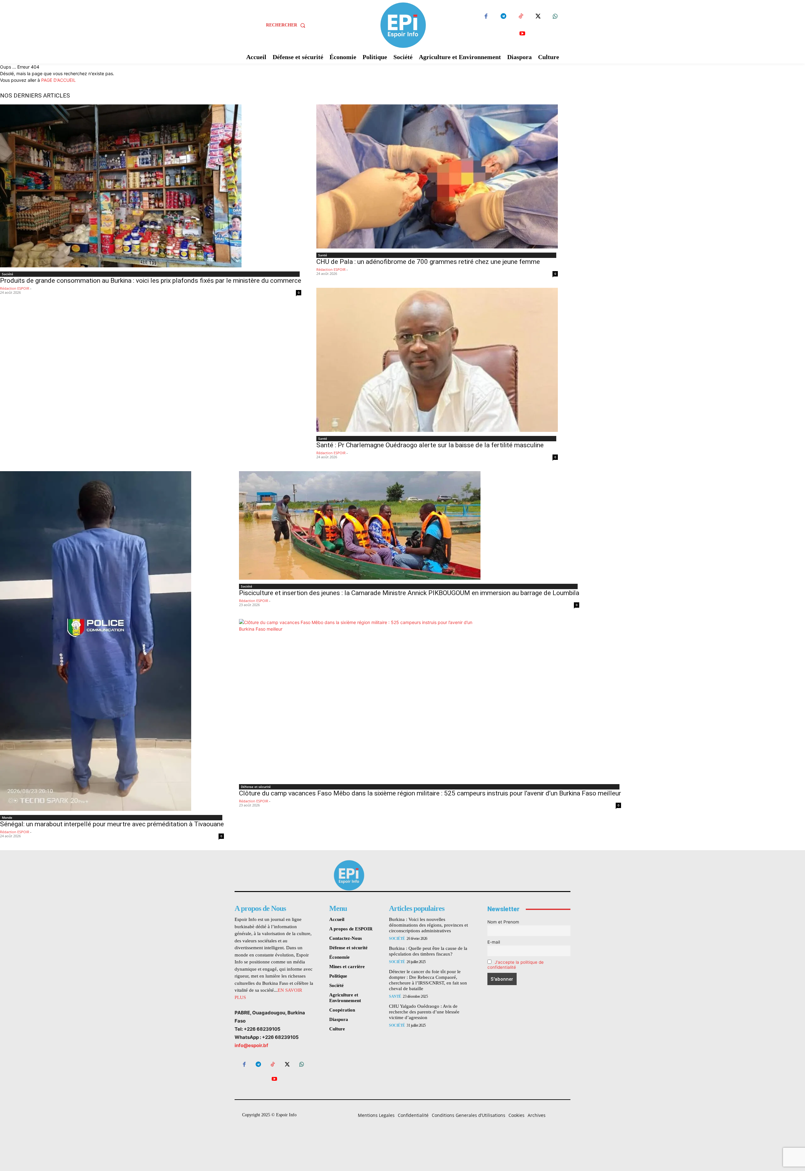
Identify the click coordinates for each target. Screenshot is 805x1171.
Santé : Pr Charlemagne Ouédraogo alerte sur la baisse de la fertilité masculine (430, 445)
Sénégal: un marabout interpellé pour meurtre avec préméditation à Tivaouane (112, 824)
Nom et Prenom (503, 921)
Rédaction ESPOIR (14, 288)
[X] (538, 16)
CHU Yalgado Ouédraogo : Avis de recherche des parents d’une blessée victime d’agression (424, 1012)
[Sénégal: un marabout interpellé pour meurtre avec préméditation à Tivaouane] (112, 641)
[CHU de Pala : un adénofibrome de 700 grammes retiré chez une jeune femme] (437, 176)
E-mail (493, 942)
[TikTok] (521, 16)
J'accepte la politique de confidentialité (515, 965)
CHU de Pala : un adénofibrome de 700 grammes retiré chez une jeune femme (428, 261)
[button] (287, 25)
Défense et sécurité (256, 786)
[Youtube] (522, 34)
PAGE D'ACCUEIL (58, 80)
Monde (7, 817)
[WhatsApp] (555, 16)
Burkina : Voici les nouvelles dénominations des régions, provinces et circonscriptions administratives (428, 925)
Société (7, 274)
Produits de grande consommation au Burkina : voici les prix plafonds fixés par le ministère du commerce (150, 280)
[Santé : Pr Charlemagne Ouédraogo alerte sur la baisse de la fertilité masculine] (437, 360)
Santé (322, 255)
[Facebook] (486, 16)
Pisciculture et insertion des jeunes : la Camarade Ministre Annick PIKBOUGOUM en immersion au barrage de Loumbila (409, 593)
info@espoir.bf (251, 1045)
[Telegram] (503, 16)
